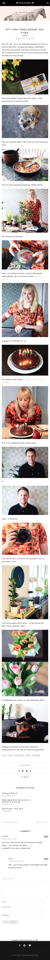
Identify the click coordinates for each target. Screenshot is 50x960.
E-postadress (6, 908)
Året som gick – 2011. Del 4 (12, 809)
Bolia (10, 755)
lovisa (5, 836)
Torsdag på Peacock (9, 793)
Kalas (28, 755)
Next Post (42, 822)
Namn (4, 902)
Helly (26, 777)
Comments (25, 765)
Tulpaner (36, 755)
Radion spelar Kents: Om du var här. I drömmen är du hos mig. (16, 801)
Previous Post (10, 822)
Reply (46, 836)
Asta (4, 755)
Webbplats (5, 915)
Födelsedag (19, 755)
